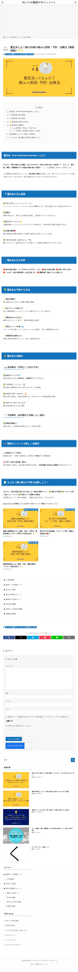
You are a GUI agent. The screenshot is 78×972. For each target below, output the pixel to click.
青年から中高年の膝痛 (19, 54)
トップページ (10, 940)
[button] (9, 637)
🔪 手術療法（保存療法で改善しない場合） (27, 131)
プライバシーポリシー (14, 945)
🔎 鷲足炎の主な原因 (17, 115)
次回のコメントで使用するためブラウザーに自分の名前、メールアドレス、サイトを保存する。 (38, 717)
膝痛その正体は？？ (13, 599)
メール (8, 701)
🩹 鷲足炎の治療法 (16, 125)
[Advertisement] (39, 21)
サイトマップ (10, 935)
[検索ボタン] (75, 2)
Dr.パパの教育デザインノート (39, 2)
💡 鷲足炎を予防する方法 (19, 122)
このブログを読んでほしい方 (16, 930)
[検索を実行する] (73, 760)
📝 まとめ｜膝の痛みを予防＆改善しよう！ (25, 137)
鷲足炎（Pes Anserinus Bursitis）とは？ (24, 111)
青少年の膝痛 (8, 54)
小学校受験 (10, 580)
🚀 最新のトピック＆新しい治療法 (22, 134)
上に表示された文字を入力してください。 (19, 726)
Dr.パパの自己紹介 (12, 920)
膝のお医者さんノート (14, 594)
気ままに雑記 (11, 589)
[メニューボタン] (2, 2)
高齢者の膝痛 (30, 54)
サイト (8, 709)
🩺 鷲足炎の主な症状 (17, 118)
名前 (7, 693)
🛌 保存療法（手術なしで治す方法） (25, 128)
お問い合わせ (10, 925)
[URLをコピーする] (69, 637)
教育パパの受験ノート (14, 585)
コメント (9, 666)
